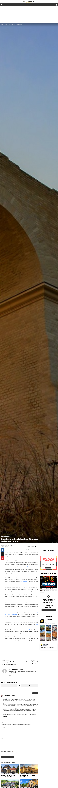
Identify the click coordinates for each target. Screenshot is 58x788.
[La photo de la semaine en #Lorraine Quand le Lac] (48, 634)
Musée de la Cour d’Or (26, 629)
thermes (20, 706)
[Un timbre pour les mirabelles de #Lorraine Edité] (42, 628)
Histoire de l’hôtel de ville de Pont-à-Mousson (27, 776)
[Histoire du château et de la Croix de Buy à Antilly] (10, 769)
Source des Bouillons (24, 581)
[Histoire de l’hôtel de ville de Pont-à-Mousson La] (42, 634)
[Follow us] (52, 4)
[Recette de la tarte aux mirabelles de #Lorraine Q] (54, 634)
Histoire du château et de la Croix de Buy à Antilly (8, 776)
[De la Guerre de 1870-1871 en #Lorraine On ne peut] (48, 640)
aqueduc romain (7, 696)
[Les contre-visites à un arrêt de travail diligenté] (54, 628)
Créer (48, 610)
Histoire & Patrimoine (6, 773)
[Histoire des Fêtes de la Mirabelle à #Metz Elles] (48, 628)
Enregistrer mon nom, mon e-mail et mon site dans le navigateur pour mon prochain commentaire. (19, 748)
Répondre (35, 693)
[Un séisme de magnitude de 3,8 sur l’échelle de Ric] (54, 640)
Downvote (29, 685)
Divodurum (7, 557)
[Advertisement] (29, 15)
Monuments (14, 773)
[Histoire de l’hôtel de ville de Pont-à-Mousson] (29, 769)
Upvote (9, 685)
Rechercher (56, 546)
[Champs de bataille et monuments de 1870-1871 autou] (42, 640)
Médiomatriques (26, 566)
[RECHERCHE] (54, 4)
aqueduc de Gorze (34, 549)
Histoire (23, 773)
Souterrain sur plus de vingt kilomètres (29, 701)
